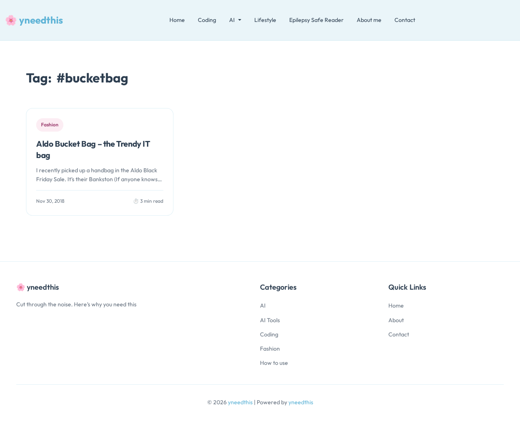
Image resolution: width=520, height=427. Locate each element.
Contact (404, 20)
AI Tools (270, 320)
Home (177, 20)
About (396, 320)
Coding (207, 20)
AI (263, 305)
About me (369, 20)
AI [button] (232, 20)
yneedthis (241, 402)
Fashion (270, 348)
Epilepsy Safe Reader (316, 20)
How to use (274, 362)
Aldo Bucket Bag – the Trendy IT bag (93, 149)
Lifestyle (265, 20)
